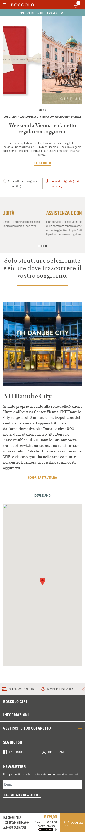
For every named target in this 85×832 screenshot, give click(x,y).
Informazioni (16, 715)
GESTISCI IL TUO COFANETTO (27, 728)
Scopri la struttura (42, 477)
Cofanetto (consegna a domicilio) (22, 183)
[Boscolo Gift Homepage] (21, 4)
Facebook (16, 751)
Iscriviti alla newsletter (22, 794)
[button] (42, 581)
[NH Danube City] (42, 344)
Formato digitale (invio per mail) (65, 183)
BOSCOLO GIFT (15, 701)
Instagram (56, 751)
